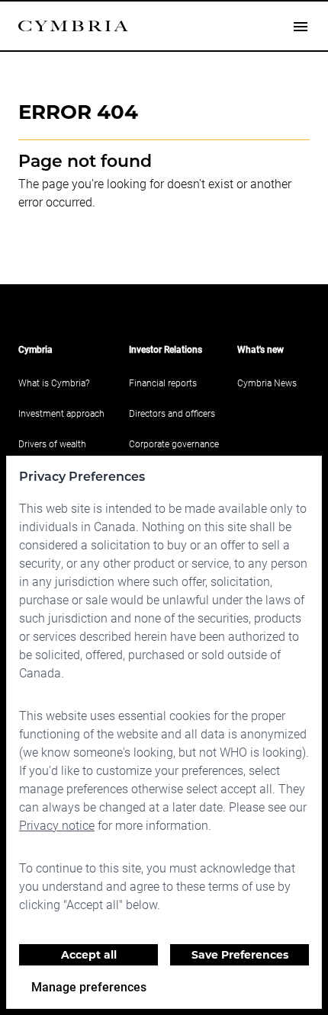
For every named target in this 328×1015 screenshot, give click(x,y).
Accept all (89, 955)
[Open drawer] (300, 26)
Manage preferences (88, 986)
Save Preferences (239, 955)
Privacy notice (57, 825)
